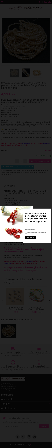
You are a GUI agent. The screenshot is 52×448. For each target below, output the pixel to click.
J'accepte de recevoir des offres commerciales (36, 232)
